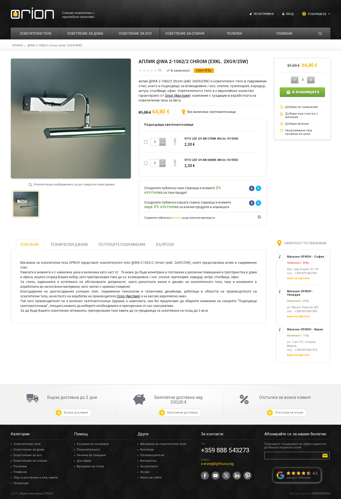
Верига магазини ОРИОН (36, 493)
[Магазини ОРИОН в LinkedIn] (237, 476)
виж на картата (298, 278)
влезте (176, 217)
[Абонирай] (326, 455)
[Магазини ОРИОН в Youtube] (216, 476)
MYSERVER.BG (321, 493)
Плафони (20, 472)
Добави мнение (297, 123)
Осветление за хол (27, 455)
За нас (145, 472)
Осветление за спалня (30, 461)
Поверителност (88, 449)
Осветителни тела (26, 444)
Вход (290, 14)
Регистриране (264, 14)
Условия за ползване (93, 444)
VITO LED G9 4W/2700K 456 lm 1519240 (211, 138)
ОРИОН (17, 45)
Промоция (21, 483)
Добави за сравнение (301, 107)
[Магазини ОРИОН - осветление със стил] (32, 13)
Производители (152, 455)
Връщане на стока (90, 466)
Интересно (148, 461)
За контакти (148, 466)
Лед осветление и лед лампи (35, 477)
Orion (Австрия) (177, 96)
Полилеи (20, 466)
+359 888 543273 (225, 450)
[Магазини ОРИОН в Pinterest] (247, 476)
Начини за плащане (91, 455)
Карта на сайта (151, 477)
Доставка (84, 461)
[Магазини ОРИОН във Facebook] (205, 476)
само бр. (204, 70)
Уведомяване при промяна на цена (298, 132)
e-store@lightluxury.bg (217, 464)
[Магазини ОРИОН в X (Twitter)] (226, 476)
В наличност (180, 70)
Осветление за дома (28, 449)
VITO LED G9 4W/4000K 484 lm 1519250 (211, 160)
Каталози (147, 449)
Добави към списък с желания (301, 115)
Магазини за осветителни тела (163, 444)
